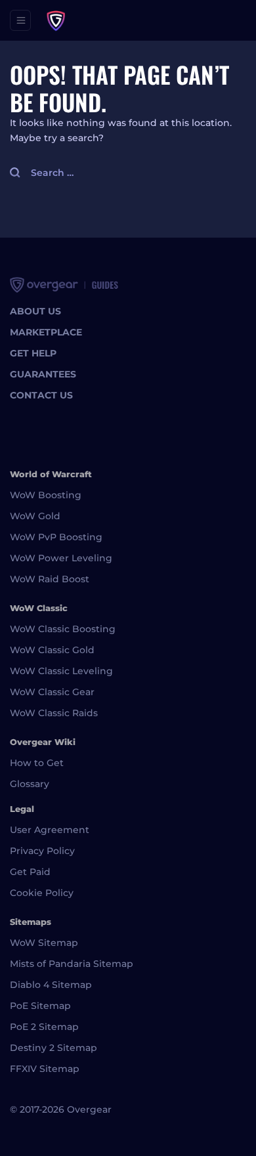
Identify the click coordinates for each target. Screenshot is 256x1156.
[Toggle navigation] (20, 20)
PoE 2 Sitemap (44, 1027)
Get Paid (30, 872)
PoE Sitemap (40, 1006)
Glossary (29, 784)
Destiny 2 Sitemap (53, 1048)
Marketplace (46, 332)
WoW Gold (35, 516)
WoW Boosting (45, 495)
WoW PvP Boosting (56, 537)
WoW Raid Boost (49, 579)
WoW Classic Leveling (61, 671)
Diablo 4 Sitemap (51, 985)
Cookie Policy (42, 893)
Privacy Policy (42, 851)
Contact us (41, 395)
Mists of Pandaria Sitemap (71, 964)
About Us (35, 311)
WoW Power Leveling (61, 558)
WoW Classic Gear (52, 692)
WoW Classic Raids (54, 713)
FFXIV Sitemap (44, 1069)
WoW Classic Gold (52, 650)
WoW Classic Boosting (63, 629)
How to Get (37, 763)
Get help (33, 353)
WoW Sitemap (44, 943)
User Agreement (49, 830)
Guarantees (43, 374)
